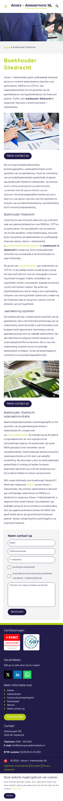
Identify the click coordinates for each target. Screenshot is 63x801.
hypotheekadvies (28, 266)
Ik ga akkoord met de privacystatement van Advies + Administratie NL (32, 576)
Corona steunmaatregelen (20, 697)
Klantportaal (15, 717)
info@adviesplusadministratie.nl (28, 745)
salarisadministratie (17, 435)
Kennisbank (13, 701)
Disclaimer (35, 766)
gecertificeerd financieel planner (23, 246)
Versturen (17, 612)
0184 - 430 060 (24, 741)
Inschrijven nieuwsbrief (24, 567)
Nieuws (11, 705)
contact (30, 484)
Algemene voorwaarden (16, 766)
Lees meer (16, 789)
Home (7, 47)
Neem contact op (18, 156)
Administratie (14, 694)
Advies (10, 690)
